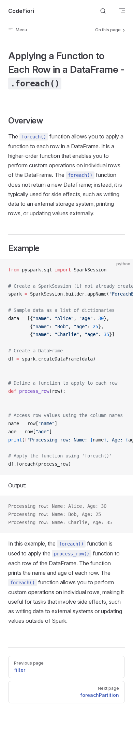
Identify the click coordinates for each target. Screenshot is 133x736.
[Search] (103, 11)
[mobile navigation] (122, 11)
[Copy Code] (122, 270)
